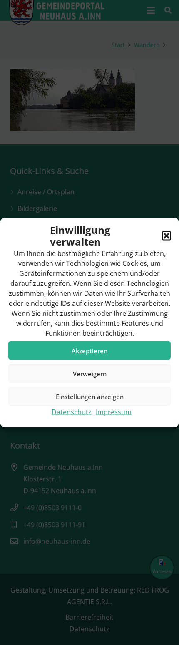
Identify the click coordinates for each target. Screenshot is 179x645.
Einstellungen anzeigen (90, 396)
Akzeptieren (89, 350)
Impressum (114, 412)
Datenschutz (72, 412)
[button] (166, 236)
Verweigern (90, 373)
